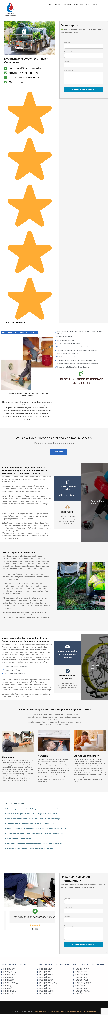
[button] (54, 808)
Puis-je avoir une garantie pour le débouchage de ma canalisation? (32, 814)
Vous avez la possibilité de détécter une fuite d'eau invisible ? (30, 848)
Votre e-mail (68, 52)
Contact (95, 4)
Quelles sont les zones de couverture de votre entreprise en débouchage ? (35, 833)
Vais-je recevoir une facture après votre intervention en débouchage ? (34, 819)
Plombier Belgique (53, 1011)
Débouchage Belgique (68, 1011)
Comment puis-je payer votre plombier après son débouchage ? (31, 824)
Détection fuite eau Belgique (86, 1011)
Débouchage (78, 4)
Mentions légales (40, 1011)
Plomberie (57, 4)
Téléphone (67, 61)
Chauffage (67, 4)
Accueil (48, 4)
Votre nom (67, 42)
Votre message (68, 70)
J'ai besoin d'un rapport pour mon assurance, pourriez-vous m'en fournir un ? (36, 843)
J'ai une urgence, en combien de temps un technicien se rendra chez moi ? (35, 809)
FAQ (87, 4)
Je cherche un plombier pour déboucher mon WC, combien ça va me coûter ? (36, 829)
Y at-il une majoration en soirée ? (19, 838)
